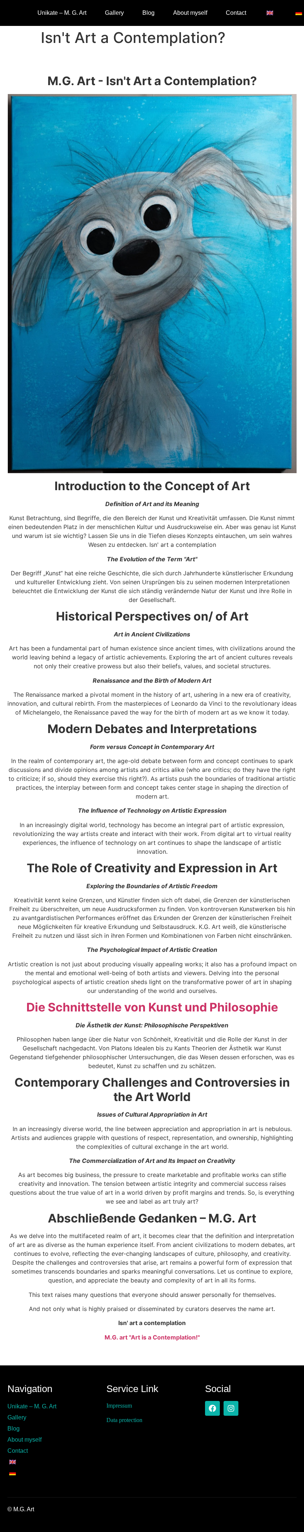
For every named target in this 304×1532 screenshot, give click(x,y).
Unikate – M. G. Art (61, 13)
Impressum (119, 1405)
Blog (148, 13)
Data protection (124, 1420)
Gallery (114, 13)
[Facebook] (212, 1408)
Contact (236, 13)
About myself (190, 13)
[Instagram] (231, 1408)
